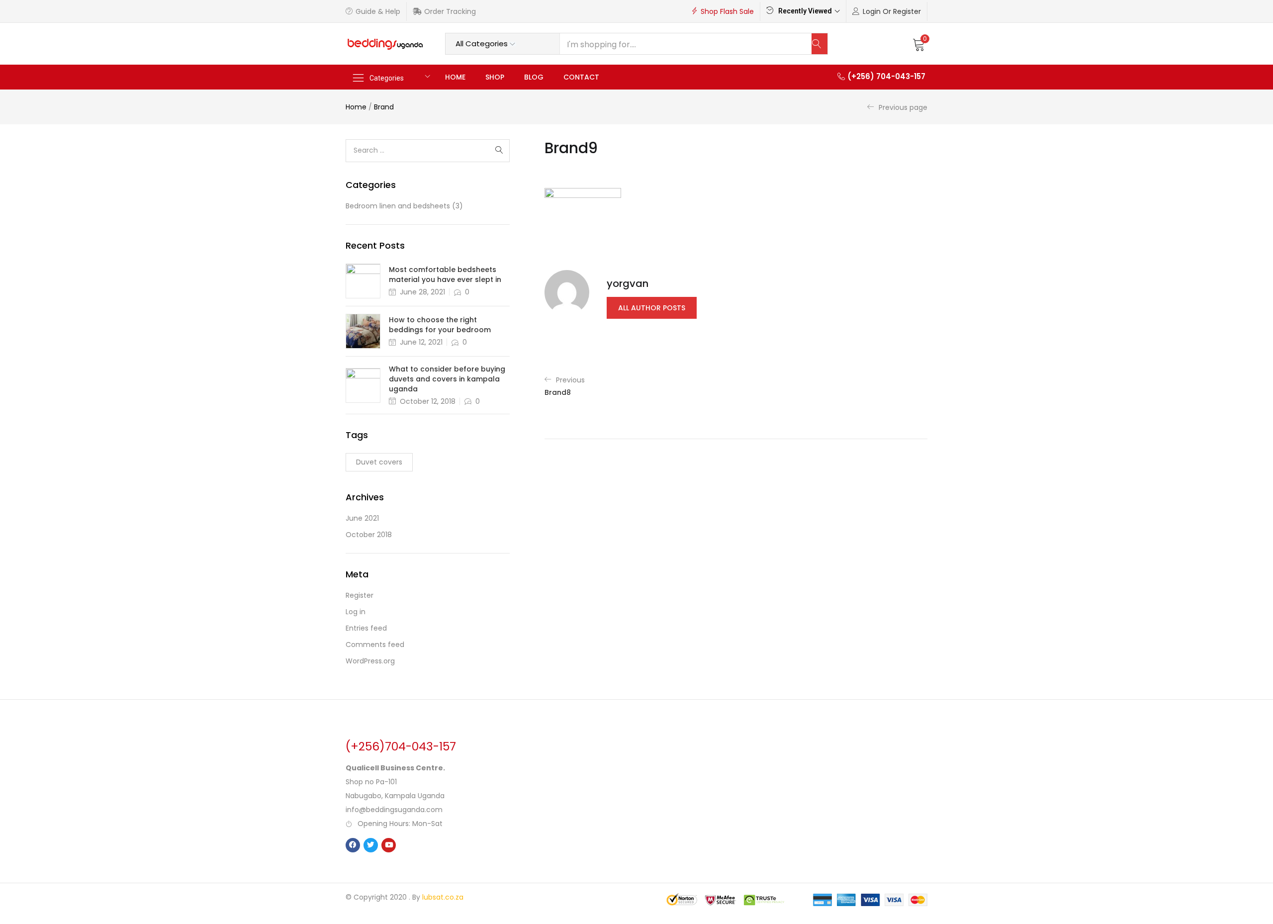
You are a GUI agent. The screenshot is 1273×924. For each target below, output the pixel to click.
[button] (918, 44)
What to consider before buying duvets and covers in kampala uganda (447, 379)
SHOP (494, 77)
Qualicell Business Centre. (395, 768)
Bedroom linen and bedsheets (398, 206)
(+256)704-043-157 (401, 746)
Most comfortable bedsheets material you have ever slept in (445, 274)
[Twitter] (371, 845)
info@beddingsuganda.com (394, 810)
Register (359, 595)
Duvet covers (379, 462)
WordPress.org (370, 661)
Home (356, 107)
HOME (455, 77)
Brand (384, 107)
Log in (355, 612)
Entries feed (366, 628)
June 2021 (362, 518)
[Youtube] (388, 845)
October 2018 (369, 535)
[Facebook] (353, 845)
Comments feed (375, 644)
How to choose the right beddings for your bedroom (440, 325)
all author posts (651, 308)
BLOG (534, 77)
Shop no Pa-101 (371, 782)
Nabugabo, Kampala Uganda (395, 796)
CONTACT (581, 77)
